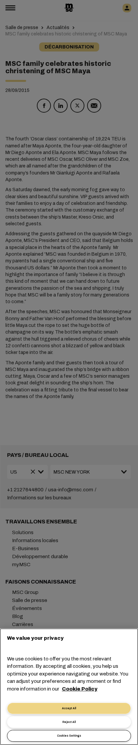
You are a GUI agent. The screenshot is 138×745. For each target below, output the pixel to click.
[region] (69, 686)
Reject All (69, 722)
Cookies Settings (69, 735)
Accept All (69, 708)
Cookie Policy (79, 689)
